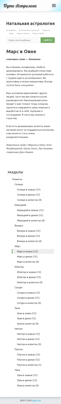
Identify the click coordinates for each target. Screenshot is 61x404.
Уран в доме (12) (26, 318)
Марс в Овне (38, 33)
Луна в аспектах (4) (28, 385)
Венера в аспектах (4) (29, 241)
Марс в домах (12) (27, 256)
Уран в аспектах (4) (28, 323)
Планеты (46, 30)
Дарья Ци (36, 400)
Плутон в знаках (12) (28, 354)
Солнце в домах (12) (28, 194)
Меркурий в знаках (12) (30, 210)
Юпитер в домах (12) (29, 277)
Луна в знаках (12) (27, 375)
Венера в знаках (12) (28, 230)
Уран (17, 308)
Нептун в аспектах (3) (29, 344)
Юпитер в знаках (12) (29, 272)
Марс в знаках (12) (27, 251)
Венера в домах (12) (28, 235)
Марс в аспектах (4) (28, 261)
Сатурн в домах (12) (28, 297)
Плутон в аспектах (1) (29, 364)
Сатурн (18, 287)
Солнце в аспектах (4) (29, 199)
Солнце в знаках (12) (28, 189)
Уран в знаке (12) (26, 313)
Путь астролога (19, 5)
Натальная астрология (29, 30)
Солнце (19, 184)
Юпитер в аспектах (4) (29, 282)
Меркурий (20, 205)
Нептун (19, 328)
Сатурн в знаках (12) (28, 292)
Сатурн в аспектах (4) (29, 303)
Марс (11, 33)
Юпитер (19, 266)
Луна (17, 370)
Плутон (19, 349)
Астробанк (11, 30)
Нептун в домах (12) (28, 339)
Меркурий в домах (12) (30, 215)
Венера (19, 225)
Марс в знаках (23, 33)
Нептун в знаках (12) (28, 334)
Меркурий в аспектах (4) (31, 220)
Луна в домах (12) (27, 380)
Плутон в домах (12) (28, 359)
